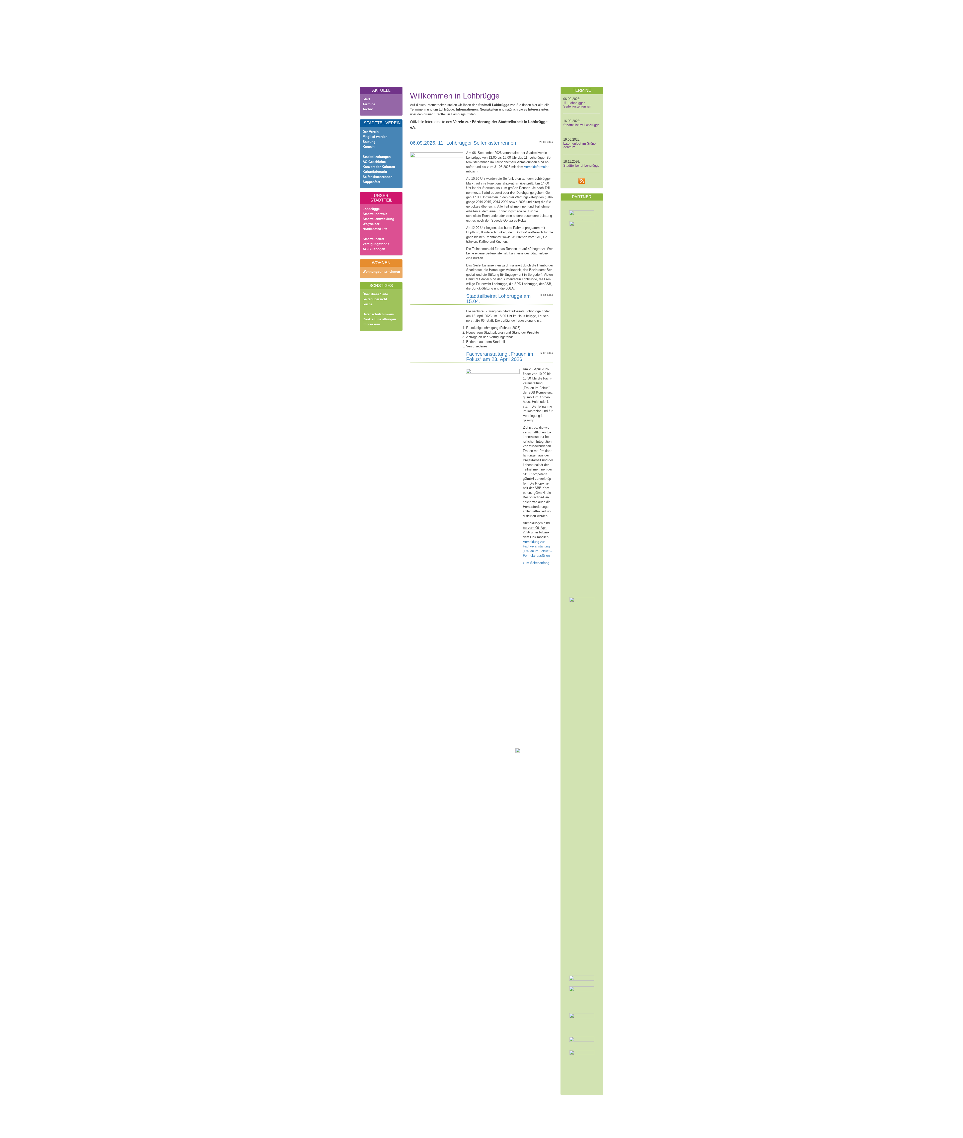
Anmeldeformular (536, 167)
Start (366, 99)
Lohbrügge (371, 209)
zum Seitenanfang (536, 563)
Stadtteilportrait (375, 214)
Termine (369, 104)
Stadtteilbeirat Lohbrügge (581, 125)
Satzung (369, 142)
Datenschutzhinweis (378, 314)
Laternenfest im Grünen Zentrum (580, 145)
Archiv (368, 109)
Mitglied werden (375, 137)
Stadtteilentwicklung (378, 219)
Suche (367, 304)
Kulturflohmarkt (375, 172)
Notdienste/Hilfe (375, 229)
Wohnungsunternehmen (381, 271)
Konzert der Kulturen (379, 167)
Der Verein (371, 132)
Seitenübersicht (375, 299)
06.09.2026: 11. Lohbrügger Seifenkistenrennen (463, 143)
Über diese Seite (375, 294)
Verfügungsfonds (376, 244)
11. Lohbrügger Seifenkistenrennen (577, 104)
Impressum (371, 324)
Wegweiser (371, 224)
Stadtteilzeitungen (377, 157)
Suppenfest (371, 182)
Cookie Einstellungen (379, 319)
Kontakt (368, 147)
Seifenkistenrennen (377, 177)
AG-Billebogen (374, 249)
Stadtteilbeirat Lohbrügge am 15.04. (498, 298)
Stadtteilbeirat (373, 239)
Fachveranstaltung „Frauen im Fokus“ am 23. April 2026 (499, 356)
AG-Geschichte (374, 162)
